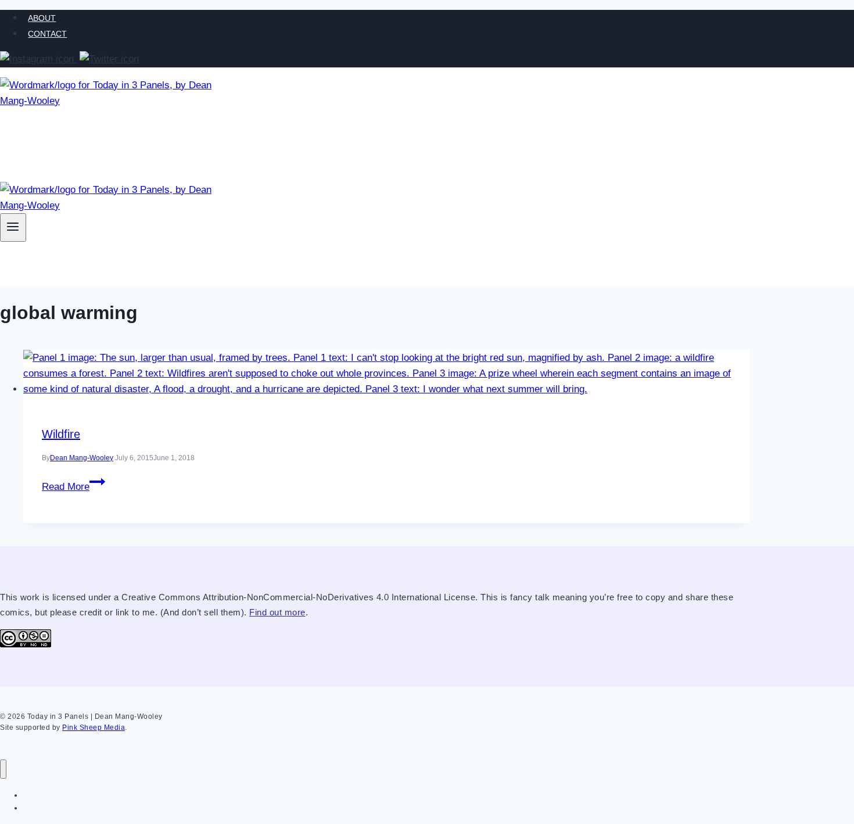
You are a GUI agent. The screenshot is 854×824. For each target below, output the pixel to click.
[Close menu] (3, 769)
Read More (73, 486)
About (42, 18)
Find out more (277, 612)
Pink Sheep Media (93, 727)
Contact (47, 33)
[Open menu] (13, 227)
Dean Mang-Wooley (81, 458)
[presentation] (386, 373)
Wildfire (61, 434)
